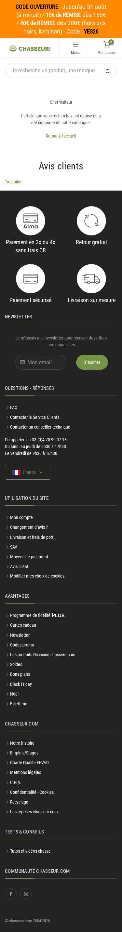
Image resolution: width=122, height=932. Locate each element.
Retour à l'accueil (61, 136)
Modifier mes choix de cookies (37, 576)
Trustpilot (13, 181)
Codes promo (22, 644)
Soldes (16, 664)
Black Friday (21, 684)
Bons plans (20, 674)
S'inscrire (92, 362)
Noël (14, 694)
